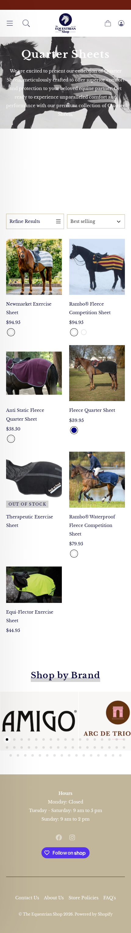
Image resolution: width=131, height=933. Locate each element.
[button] (26, 23)
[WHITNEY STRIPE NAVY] (83, 332)
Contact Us (27, 898)
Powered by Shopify (94, 914)
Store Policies (83, 898)
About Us (54, 898)
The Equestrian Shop (43, 914)
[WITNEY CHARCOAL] (11, 332)
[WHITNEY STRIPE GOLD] (74, 332)
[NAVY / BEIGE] (74, 553)
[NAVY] (74, 430)
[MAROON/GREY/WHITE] (11, 438)
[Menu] (9, 23)
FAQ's (109, 898)
